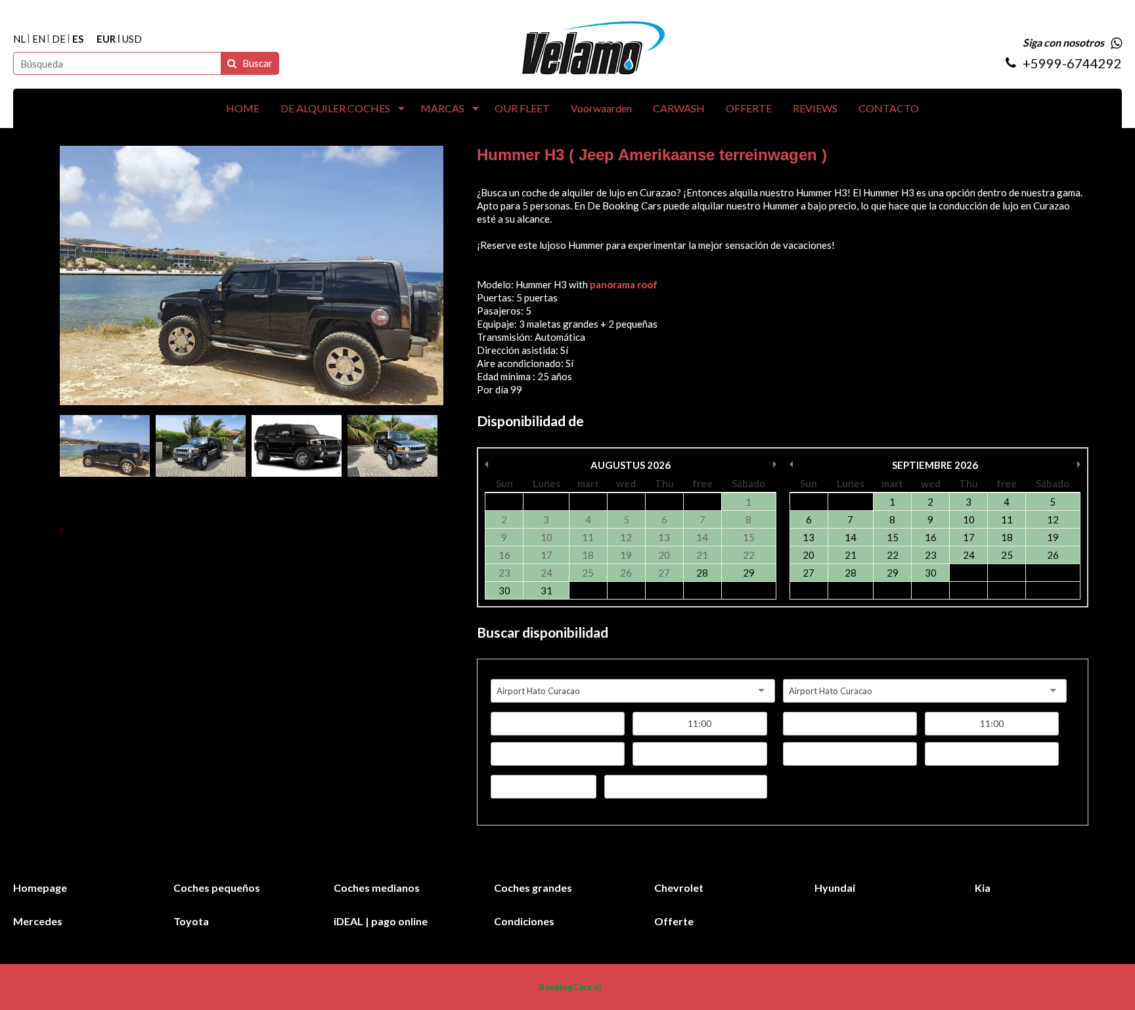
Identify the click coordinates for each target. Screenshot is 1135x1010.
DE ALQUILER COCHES (335, 108)
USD (132, 39)
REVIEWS (815, 108)
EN (38, 39)
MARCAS (442, 108)
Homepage (40, 887)
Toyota (191, 921)
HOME (242, 108)
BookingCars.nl (570, 987)
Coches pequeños (216, 887)
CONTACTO (888, 108)
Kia (982, 887)
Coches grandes (533, 887)
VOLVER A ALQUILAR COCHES (140, 530)
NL (19, 39)
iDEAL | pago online (381, 921)
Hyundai (834, 887)
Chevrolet (678, 887)
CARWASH (679, 108)
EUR (106, 39)
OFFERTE (749, 108)
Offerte (674, 921)
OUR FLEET (522, 108)
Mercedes (37, 921)
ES (77, 39)
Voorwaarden (601, 108)
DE (59, 39)
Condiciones (524, 921)
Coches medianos (377, 887)
